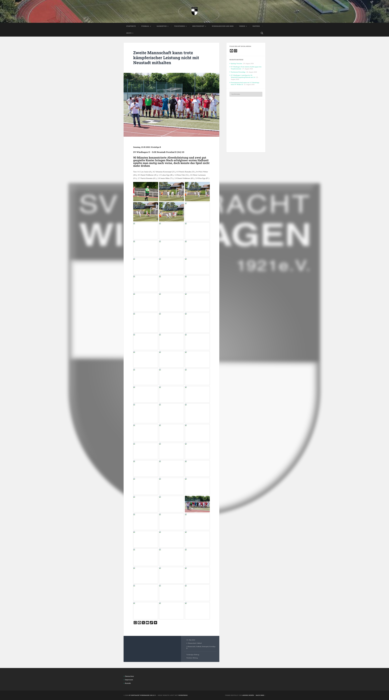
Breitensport (198, 26)
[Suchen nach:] (245, 94)
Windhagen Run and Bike (223, 26)
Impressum (129, 680)
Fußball (199, 643)
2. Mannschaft (191, 643)
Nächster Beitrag (192, 658)
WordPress (183, 695)
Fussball (145, 26)
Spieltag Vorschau (236, 63)
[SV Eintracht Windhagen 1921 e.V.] (194, 11)
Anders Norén (248, 695)
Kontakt (128, 683)
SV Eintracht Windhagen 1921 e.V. (142, 695)
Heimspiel (205, 646)
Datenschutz (129, 676)
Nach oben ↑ (260, 695)
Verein (242, 26)
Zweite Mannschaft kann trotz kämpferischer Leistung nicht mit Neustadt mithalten (166, 57)
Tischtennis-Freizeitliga (238, 72)
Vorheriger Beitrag (192, 654)
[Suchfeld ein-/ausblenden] (262, 33)
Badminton (162, 26)
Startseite (131, 26)
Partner (256, 26)
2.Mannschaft (190, 646)
